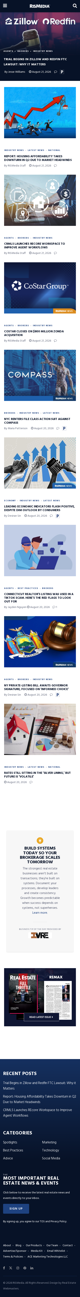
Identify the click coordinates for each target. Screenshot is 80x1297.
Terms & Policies (13, 1256)
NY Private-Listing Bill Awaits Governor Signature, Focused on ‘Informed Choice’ (36, 687)
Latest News (36, 150)
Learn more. (40, 912)
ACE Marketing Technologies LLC (47, 1256)
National (54, 150)
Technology (50, 1150)
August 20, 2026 (43, 428)
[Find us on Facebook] (4, 1268)
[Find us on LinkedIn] (31, 1268)
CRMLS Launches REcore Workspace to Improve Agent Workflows (34, 245)
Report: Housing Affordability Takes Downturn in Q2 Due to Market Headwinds (38, 158)
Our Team (52, 1245)
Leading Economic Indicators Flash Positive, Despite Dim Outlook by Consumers (39, 508)
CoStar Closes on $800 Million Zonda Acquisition (34, 333)
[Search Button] (75, 6)
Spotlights (10, 1142)
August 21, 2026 (41, 72)
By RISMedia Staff (15, 165)
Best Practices (28, 588)
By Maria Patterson (15, 428)
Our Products (34, 1245)
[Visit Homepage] (40, 6)
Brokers (23, 51)
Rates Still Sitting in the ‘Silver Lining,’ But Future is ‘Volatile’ (37, 775)
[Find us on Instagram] (17, 1268)
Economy (10, 501)
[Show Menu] (5, 6)
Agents (8, 51)
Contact (68, 1245)
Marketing (49, 1142)
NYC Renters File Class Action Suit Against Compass (37, 421)
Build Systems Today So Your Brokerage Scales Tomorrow (40, 855)
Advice (8, 1158)
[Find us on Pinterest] (24, 1268)
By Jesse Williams (15, 72)
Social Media (51, 1158)
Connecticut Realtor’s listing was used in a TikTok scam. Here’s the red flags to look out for (38, 598)
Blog (18, 1245)
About (7, 1245)
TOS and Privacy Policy (53, 1221)
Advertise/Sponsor (14, 1251)
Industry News (43, 51)
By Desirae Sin (12, 516)
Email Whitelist (56, 1251)
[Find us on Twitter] (10, 1268)
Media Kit (37, 1251)
